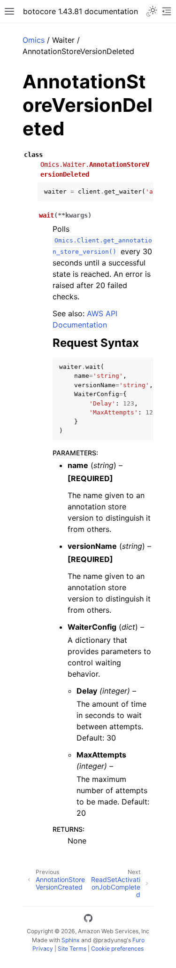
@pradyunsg (110, 940)
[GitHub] (88, 919)
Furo (138, 940)
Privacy (42, 948)
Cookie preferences (117, 948)
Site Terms (72, 948)
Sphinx (70, 940)
